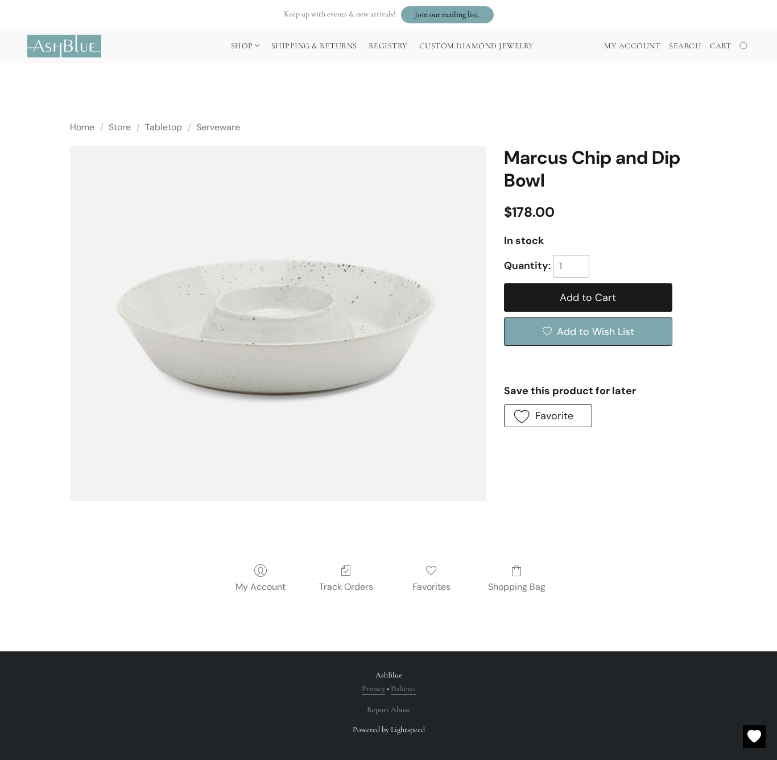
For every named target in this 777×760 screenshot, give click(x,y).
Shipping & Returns (314, 46)
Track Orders (346, 587)
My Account (260, 587)
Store (120, 127)
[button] (447, 14)
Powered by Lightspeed (389, 729)
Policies (403, 688)
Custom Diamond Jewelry (476, 46)
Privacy (373, 688)
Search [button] (685, 46)
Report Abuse (389, 709)
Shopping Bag (516, 587)
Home (82, 127)
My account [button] (632, 46)
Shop (243, 46)
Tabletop (163, 127)
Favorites (431, 587)
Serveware (218, 127)
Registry (388, 46)
